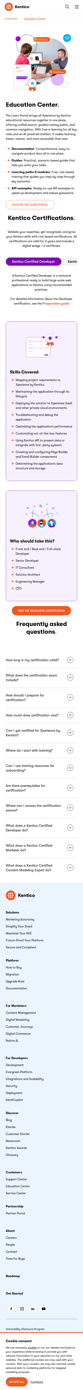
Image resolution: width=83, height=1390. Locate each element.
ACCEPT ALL (16, 1381)
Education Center (35, 18)
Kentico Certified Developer (33, 262)
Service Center (16, 1193)
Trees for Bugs (15, 1258)
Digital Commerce (18, 1033)
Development (15, 1065)
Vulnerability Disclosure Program (25, 1329)
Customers (11, 18)
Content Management (21, 1013)
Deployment (14, 1093)
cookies (32, 1347)
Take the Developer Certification (41, 610)
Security (11, 1086)
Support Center (16, 1179)
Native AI (12, 1040)
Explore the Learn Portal (30, 204)
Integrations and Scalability (25, 1079)
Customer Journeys (19, 1027)
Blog (9, 1120)
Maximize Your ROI (18, 933)
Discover (12, 1113)
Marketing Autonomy (20, 919)
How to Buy (14, 967)
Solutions (12, 912)
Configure (37, 1381)
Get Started (14, 1293)
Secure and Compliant (21, 947)
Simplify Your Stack (19, 926)
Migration (12, 974)
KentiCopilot (14, 1100)
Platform (12, 960)
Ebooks (10, 1127)
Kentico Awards (16, 1148)
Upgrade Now (15, 981)
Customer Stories (18, 1134)
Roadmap (13, 1276)
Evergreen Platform (19, 1072)
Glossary (12, 1155)
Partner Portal (15, 1213)
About (10, 1231)
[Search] (66, 7)
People (10, 1245)
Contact (11, 1251)
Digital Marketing (17, 1020)
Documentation (16, 988)
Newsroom (13, 1141)
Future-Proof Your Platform (24, 940)
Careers (11, 1238)
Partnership (14, 1206)
